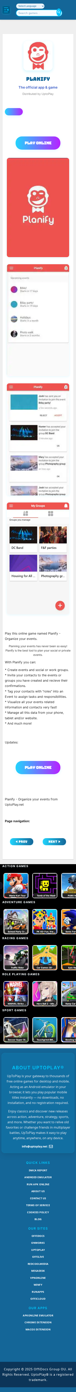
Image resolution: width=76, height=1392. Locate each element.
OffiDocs (38, 1236)
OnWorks (38, 1243)
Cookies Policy (38, 1212)
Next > (54, 841)
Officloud (38, 1298)
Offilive (38, 1257)
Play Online (38, 143)
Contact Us (38, 1198)
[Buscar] (59, 12)
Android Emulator (38, 1177)
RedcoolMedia (38, 1264)
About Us (38, 1191)
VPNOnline (38, 1278)
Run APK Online (38, 1184)
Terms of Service (38, 1205)
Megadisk (38, 1270)
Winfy (38, 1284)
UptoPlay (38, 1250)
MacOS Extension (38, 1329)
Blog (38, 1219)
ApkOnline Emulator (38, 1315)
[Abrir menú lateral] (6, 10)
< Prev (21, 841)
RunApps (38, 1292)
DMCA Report (38, 1170)
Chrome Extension (38, 1322)
